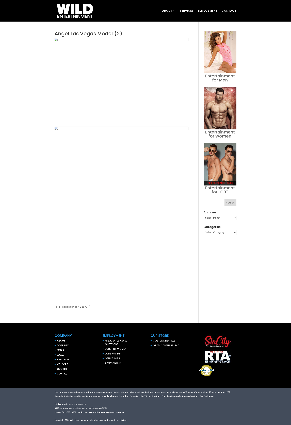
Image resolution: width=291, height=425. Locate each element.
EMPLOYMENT (207, 11)
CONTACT (229, 11)
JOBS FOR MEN (113, 353)
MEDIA (60, 350)
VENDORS (62, 364)
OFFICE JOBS (112, 358)
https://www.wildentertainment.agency (102, 412)
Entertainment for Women (220, 134)
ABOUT (167, 11)
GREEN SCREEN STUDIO (166, 345)
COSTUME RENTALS (164, 340)
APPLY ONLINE (113, 363)
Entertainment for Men (220, 78)
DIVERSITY (63, 345)
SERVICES (187, 11)
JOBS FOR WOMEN (115, 349)
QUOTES (62, 369)
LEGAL (60, 354)
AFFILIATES (63, 359)
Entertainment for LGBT (220, 190)
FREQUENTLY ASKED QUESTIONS (116, 342)
